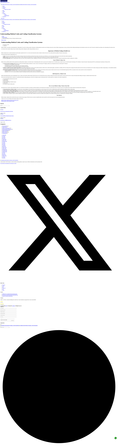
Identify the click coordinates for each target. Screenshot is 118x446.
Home (3, 6)
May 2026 (3, 138)
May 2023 (3, 153)
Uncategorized (4, 133)
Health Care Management (6, 128)
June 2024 (3, 143)
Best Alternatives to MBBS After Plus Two (5, 120)
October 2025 (4, 139)
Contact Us (4, 16)
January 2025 (4, 140)
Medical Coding (4, 37)
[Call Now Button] (116, 438)
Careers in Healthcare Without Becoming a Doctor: (7, 115)
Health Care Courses (8, 9)
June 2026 (3, 137)
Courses (4, 8)
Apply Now (2, 18)
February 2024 (4, 147)
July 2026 (3, 136)
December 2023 (4, 149)
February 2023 (4, 155)
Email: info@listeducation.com (4, 2)
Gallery (4, 11)
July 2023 (3, 152)
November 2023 (4, 150)
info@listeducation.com (9, 303)
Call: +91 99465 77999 (3, 1)
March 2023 (4, 154)
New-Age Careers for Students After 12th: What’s (6, 111)
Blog (3, 10)
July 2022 (3, 156)
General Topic (4, 127)
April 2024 (3, 145)
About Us (4, 7)
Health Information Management (7, 129)
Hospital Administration (5, 130)
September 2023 (4, 151)
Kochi (5, 14)
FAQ (3, 12)
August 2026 (4, 135)
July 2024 (3, 142)
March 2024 (4, 146)
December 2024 (4, 141)
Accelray (13, 305)
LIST (6, 305)
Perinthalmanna (7, 15)
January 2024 (4, 148)
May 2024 (3, 144)
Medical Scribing (4, 132)
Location (4, 13)
